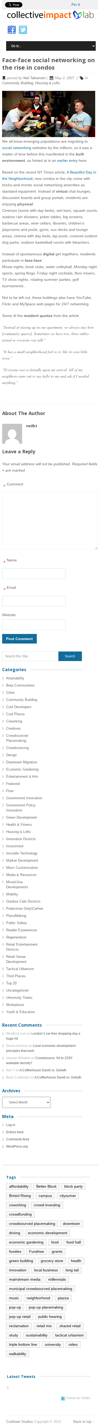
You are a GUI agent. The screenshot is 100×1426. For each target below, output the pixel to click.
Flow (9, 791)
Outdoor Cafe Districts (23, 901)
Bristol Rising (20, 1196)
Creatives (13, 728)
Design (11, 755)
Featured (13, 784)
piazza (63, 1298)
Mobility (12, 894)
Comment (13, 485)
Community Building (17, 83)
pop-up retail (19, 1316)
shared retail (70, 1326)
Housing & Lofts (47, 83)
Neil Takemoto (34, 78)
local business (46, 1270)
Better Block (46, 1186)
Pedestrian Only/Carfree (24, 909)
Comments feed (17, 1139)
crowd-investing (47, 1205)
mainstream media (25, 1279)
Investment (14, 846)
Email (9, 589)
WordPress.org (17, 1146)
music (14, 1298)
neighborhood (38, 1298)
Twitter (23, 30)
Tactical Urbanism (20, 969)
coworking (17, 1205)
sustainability (36, 1335)
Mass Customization (22, 868)
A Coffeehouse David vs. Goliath (43, 1070)
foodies (15, 1251)
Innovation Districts (21, 839)
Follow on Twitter (78, 1398)
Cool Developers (18, 707)
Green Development (21, 817)
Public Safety (16, 923)
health (76, 1261)
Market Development (22, 860)
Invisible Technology (22, 853)
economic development (47, 1233)
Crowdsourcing (17, 748)
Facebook (11, 30)
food (55, 1242)
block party (73, 1186)
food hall (73, 1242)
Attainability (15, 678)
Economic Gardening (22, 769)
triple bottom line (23, 1344)
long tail (72, 1270)
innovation (17, 1270)
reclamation (19, 1326)
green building (21, 1261)
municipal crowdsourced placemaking (40, 1289)
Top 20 (11, 983)
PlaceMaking (16, 916)
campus (45, 1196)
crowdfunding (20, 1214)
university (53, 1344)
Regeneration (16, 937)
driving (14, 1233)
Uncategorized (17, 990)
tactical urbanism (69, 1335)
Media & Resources (21, 875)
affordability (19, 1186)
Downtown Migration (21, 762)
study (13, 1335)
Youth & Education (20, 1012)
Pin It (75, 4)
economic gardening (26, 1242)
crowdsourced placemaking (32, 1223)
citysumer (68, 1196)
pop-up (15, 1307)
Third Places (16, 976)
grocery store (52, 1261)
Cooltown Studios (19, 1422)
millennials (57, 1279)
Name (10, 561)
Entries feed (14, 1132)
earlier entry (67, 160)
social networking (16, 148)
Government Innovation (24, 798)
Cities (10, 693)
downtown (71, 1223)
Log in (10, 1125)
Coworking (14, 721)
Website (9, 615)
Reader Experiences (21, 930)
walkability (17, 1354)
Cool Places (15, 714)
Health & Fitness (19, 825)
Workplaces (15, 1005)
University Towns (19, 998)
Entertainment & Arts (22, 776)
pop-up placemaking (46, 1307)
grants (57, 1251)
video (73, 1344)
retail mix (44, 1326)
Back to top (82, 1422)
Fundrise (36, 1251)
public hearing (50, 1316)
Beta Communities (20, 685)
